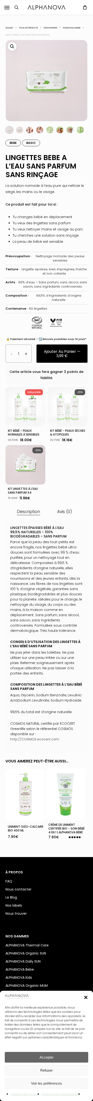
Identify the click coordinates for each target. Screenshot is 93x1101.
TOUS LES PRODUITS (28, 27)
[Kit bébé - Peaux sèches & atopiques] (68, 407)
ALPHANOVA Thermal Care (27, 945)
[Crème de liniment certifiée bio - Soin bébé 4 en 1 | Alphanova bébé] (65, 794)
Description (28, 511)
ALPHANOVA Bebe (19, 969)
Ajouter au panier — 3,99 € (62, 353)
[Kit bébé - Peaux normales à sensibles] (25, 407)
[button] (85, 997)
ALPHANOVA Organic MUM (26, 985)
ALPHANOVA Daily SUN (23, 961)
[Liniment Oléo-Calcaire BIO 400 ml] (25, 795)
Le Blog (11, 897)
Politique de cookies (25, 1094)
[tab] (28, 511)
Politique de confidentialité (61, 1094)
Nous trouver (16, 913)
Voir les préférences (46, 1083)
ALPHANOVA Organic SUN (25, 953)
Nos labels (13, 905)
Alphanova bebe (71, 27)
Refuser (46, 1070)
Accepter (47, 1057)
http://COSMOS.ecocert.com (34, 739)
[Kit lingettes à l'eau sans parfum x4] (25, 465)
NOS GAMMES (50, 27)
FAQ (8, 881)
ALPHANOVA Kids (18, 977)
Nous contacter (18, 889)
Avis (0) (64, 511)
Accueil (9, 27)
